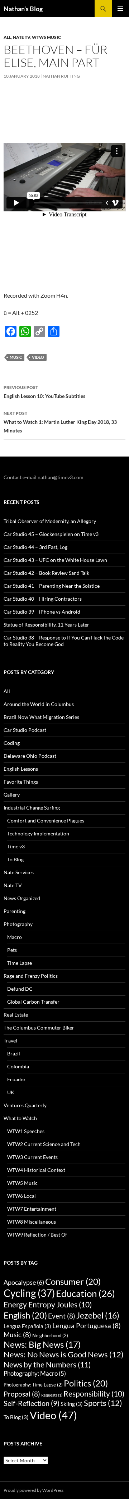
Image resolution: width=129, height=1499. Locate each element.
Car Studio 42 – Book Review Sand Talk (46, 573)
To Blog (15, 859)
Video (38, 357)
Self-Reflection (31, 1403)
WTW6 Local (21, 1196)
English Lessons (21, 769)
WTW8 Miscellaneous (31, 1222)
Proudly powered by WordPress (33, 1490)
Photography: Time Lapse (33, 1385)
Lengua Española (27, 1326)
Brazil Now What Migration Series (41, 717)
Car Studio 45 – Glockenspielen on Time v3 (51, 534)
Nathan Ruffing (61, 76)
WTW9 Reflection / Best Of (37, 1235)
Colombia (18, 1066)
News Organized (22, 898)
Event (61, 1316)
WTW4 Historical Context (36, 1170)
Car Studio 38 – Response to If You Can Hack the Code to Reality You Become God (64, 640)
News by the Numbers (47, 1364)
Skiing (72, 1404)
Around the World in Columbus (39, 704)
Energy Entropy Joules (48, 1304)
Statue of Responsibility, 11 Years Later (46, 625)
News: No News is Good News (64, 1354)
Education (85, 1293)
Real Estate (16, 1015)
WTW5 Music (46, 37)
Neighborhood (50, 1335)
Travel (10, 1040)
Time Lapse (19, 963)
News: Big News (42, 1344)
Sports (103, 1403)
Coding (12, 743)
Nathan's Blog (23, 9)
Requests (51, 1395)
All (7, 37)
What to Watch (20, 1118)
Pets (12, 950)
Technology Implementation (38, 833)
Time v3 (16, 846)
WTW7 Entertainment (31, 1209)
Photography (18, 924)
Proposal (22, 1394)
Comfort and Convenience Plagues (45, 820)
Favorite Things (21, 782)
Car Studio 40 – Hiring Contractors (43, 599)
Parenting (14, 911)
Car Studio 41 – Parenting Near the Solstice (52, 586)
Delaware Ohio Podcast (30, 756)
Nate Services (19, 872)
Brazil (13, 1053)
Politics (86, 1383)
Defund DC (20, 989)
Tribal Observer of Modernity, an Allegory (50, 521)
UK (10, 1092)
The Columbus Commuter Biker (39, 1027)
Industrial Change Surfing (32, 807)
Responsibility (93, 1393)
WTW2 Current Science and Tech (44, 1144)
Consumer (73, 1281)
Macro (14, 937)
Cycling (29, 1293)
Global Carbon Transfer (33, 1002)
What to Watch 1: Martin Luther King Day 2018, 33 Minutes (60, 422)
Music (16, 357)
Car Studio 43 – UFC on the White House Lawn (55, 560)
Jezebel (97, 1315)
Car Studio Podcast (25, 730)
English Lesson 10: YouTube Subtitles (44, 392)
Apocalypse (24, 1282)
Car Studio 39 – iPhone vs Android (42, 612)
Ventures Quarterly (25, 1105)
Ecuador (16, 1079)
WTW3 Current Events (32, 1157)
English (25, 1315)
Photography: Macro (35, 1373)
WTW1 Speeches (25, 1131)
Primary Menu (120, 8)
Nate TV (21, 37)
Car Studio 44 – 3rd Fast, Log (35, 547)
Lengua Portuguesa (86, 1325)
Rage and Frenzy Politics (31, 976)
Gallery (12, 795)
